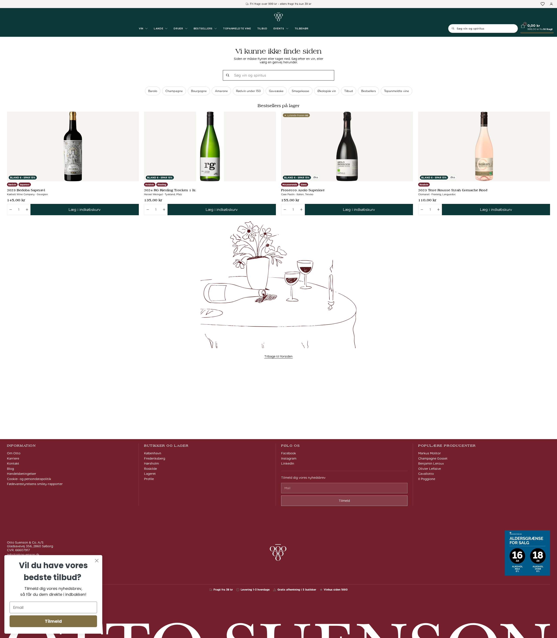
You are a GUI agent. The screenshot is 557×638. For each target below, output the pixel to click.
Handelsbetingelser (21, 473)
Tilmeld (53, 621)
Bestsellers (368, 91)
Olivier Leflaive (429, 468)
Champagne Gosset (433, 458)
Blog (10, 468)
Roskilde (150, 468)
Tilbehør (302, 28)
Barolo (152, 91)
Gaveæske (276, 91)
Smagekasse (300, 91)
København (152, 453)
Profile (149, 479)
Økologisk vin (326, 91)
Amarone (221, 91)
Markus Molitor (429, 453)
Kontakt (13, 463)
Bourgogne (199, 91)
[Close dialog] (97, 560)
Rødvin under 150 (248, 91)
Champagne (174, 91)
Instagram (288, 458)
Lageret (150, 473)
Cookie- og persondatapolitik (29, 479)
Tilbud (262, 28)
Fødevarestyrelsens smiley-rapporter (35, 484)
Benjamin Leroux (431, 463)
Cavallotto (426, 473)
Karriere (13, 458)
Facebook (288, 453)
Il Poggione (426, 479)
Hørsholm (151, 463)
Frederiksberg (154, 458)
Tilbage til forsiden (278, 356)
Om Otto (13, 453)
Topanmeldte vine (237, 28)
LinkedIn (287, 463)
